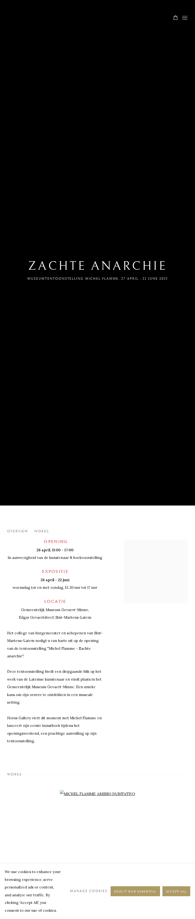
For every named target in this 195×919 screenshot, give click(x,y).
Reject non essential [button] (135, 891)
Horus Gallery (97, 18)
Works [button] (41, 531)
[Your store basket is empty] (175, 18)
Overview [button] (17, 531)
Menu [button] (184, 18)
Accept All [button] (176, 891)
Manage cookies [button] (88, 891)
